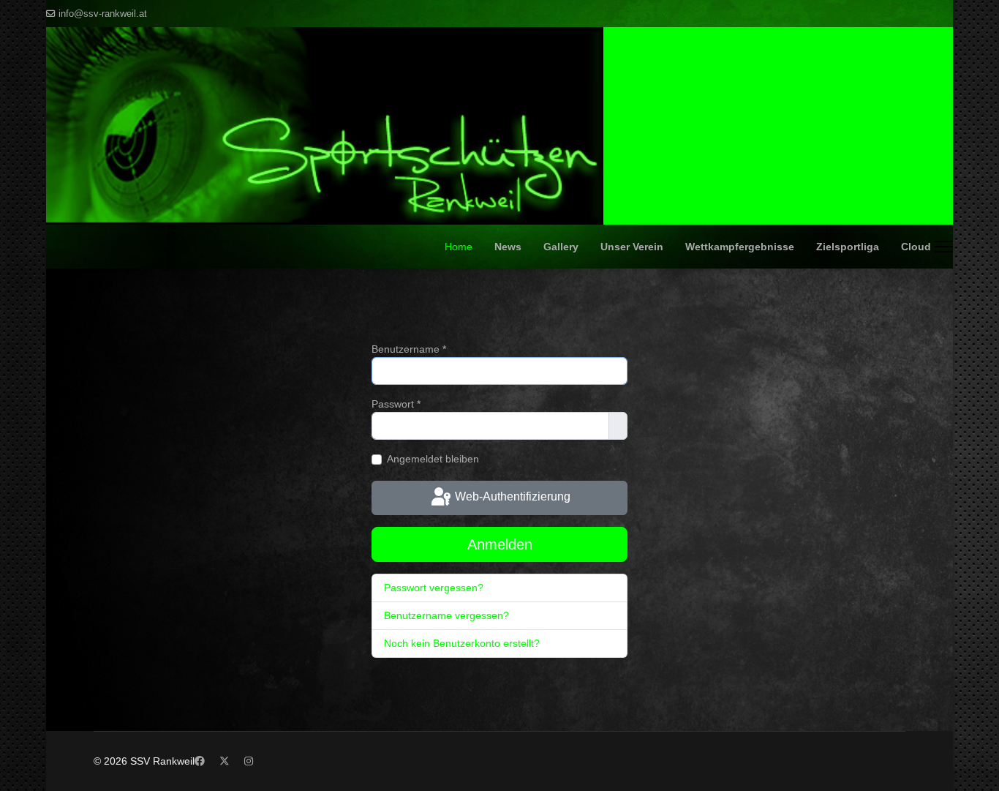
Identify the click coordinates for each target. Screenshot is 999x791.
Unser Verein (631, 246)
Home (458, 246)
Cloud (916, 246)
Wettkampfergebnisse (739, 246)
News (507, 246)
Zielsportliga (847, 246)
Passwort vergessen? (433, 587)
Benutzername (409, 349)
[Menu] (944, 247)
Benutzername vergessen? (446, 615)
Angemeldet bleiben (433, 459)
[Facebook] (200, 761)
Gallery (560, 246)
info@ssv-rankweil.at (103, 14)
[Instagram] (248, 761)
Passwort (396, 404)
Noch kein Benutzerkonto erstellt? (462, 643)
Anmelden (499, 544)
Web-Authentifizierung (511, 497)
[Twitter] (224, 761)
